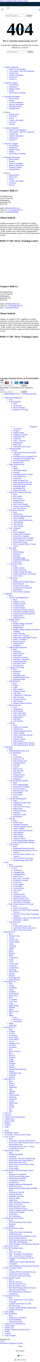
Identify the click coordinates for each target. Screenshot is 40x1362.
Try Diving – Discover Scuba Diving (22, 1141)
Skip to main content (20, 1)
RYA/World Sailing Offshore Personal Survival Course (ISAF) (22, 1289)
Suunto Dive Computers (21, 534)
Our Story (12, 122)
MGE (11, 1013)
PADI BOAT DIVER (16, 1192)
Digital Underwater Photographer (20, 1184)
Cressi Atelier (13, 964)
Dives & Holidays (15, 1320)
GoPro (11, 990)
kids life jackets (18, 653)
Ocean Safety (13, 1037)
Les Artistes (13, 1000)
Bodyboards (17, 816)
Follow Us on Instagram (17, 69)
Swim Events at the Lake (22, 926)
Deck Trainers (18, 711)
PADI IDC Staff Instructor (18, 1242)
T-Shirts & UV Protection (22, 695)
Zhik (10, 1111)
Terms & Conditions (16, 102)
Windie (11, 1105)
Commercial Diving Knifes (22, 588)
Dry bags (16, 556)
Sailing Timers (18, 643)
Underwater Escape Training (19, 1274)
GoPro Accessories (20, 570)
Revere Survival (14, 1051)
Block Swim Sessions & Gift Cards (21, 904)
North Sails (13, 1025)
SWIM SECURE (15, 1073)
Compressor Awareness (17, 1180)
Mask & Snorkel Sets (20, 480)
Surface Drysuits (19, 633)
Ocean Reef (13, 1035)
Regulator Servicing (16, 1310)
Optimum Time (14, 1043)
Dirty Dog (12, 970)
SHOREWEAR (14, 681)
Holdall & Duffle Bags (21, 560)
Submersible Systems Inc (17, 1069)
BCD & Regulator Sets (21, 460)
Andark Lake (13, 73)
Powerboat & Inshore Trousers (24, 612)
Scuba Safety (13, 578)
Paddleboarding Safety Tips (23, 860)
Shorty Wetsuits (18, 518)
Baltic (11, 950)
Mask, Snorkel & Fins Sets (22, 482)
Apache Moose (14, 942)
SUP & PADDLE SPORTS (18, 781)
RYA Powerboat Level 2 (17, 1286)
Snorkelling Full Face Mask (23, 474)
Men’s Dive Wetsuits (20, 504)
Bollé (11, 956)
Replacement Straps (20, 542)
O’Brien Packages (19, 811)
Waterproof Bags (19, 558)
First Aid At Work (15, 1252)
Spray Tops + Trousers (21, 635)
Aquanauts (12, 1156)
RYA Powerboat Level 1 (17, 1284)
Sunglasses (17, 645)
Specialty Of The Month (17, 1174)
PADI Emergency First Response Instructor (24, 1244)
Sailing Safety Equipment (18, 647)
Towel (15, 892)
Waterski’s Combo (19, 814)
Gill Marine (13, 988)
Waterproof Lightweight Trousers (25, 637)
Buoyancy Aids (18, 626)
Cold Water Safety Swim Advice (24, 928)
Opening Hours (14, 108)
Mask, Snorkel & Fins (16, 464)
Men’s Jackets (18, 689)
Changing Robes (19, 763)
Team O (12, 1083)
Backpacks (17, 554)
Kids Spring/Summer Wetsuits (23, 745)
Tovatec (11, 1085)
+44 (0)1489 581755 (15, 210)
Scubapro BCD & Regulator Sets (25, 456)
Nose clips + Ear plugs (21, 878)
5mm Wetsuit (18, 524)
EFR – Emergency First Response (21, 1254)
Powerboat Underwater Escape (20, 1276)
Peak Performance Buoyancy (19, 1202)
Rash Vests (17, 444)
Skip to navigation (6, 1)
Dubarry (12, 974)
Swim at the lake (15, 922)
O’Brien (12, 1031)
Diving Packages (15, 448)
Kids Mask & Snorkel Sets (22, 484)
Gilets (15, 687)
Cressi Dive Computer (21, 536)
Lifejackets (17, 651)
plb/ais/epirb (17, 590)
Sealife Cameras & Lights (22, 572)
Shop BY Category (11, 83)
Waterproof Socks (19, 896)
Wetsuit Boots (18, 502)
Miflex (11, 1015)
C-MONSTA (13, 958)
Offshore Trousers (19, 604)
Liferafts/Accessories (20, 657)
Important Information (12, 96)
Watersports (13, 87)
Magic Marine (14, 1005)
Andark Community (11, 67)
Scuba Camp (13, 1166)
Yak (10, 1109)
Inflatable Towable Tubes (22, 803)
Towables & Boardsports (17, 799)
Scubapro (12, 1057)
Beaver (11, 952)
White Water (13, 1103)
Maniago (12, 1007)
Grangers (12, 992)
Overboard (12, 1047)
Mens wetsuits (18, 741)
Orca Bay (12, 1045)
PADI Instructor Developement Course (22, 1236)
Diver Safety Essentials (21, 592)
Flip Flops (16, 719)
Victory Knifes (14, 1095)
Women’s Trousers (19, 699)
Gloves (15, 767)
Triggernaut (13, 1087)
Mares (11, 1009)
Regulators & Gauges (20, 410)
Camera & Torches (15, 564)
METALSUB (14, 1011)
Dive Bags (12, 548)
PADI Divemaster (15, 1234)
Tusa (10, 1089)
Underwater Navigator (17, 1212)
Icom (10, 998)
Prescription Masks (20, 470)
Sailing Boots (18, 709)
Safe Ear (12, 1055)
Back (11, 400)
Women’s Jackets (19, 691)
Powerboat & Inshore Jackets (23, 610)
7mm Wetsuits (18, 526)
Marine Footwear (15, 705)
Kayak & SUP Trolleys (21, 787)
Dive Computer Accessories (23, 540)
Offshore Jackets (19, 602)
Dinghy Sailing (14, 89)
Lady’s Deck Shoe (19, 715)
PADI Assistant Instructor (18, 1238)
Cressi (11, 962)
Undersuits (17, 439)
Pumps (15, 797)
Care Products (18, 721)
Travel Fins (17, 478)
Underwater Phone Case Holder (24, 574)
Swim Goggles (18, 884)
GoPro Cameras (19, 568)
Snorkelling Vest (19, 488)
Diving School (14, 114)
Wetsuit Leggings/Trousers (22, 516)
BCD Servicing (14, 1306)
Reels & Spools (18, 584)
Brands (11, 118)
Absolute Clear (14, 936)
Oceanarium (17, 1021)
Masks (15, 468)
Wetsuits (12, 723)
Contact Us (13, 79)
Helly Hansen (14, 994)
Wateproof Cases (19, 675)
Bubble (11, 1226)
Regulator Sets (18, 462)
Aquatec (12, 948)
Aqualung (12, 946)
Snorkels (16, 472)
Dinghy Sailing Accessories (23, 624)
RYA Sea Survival (15, 1282)
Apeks (11, 944)
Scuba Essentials (15, 402)
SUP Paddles (17, 793)
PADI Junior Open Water (18, 1162)
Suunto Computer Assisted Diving (21, 1210)
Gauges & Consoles (20, 435)
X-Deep (12, 1107)
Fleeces (16, 685)
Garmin (11, 986)
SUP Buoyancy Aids (20, 791)
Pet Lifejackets (18, 665)
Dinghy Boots (18, 628)
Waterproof (13, 1099)
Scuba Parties (13, 1168)
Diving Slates (18, 443)
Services (12, 124)
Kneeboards (17, 805)
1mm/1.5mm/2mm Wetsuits (23, 520)
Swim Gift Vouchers (20, 908)
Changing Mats (18, 872)
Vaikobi (11, 1093)
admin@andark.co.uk (12, 208)
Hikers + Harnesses (20, 639)
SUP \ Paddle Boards (20, 785)
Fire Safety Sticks (19, 663)
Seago (11, 1059)
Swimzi (11, 1077)
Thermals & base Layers (21, 446)
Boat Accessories (19, 641)
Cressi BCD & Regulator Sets (23, 458)
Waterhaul (12, 1097)
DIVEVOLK (13, 972)
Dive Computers (14, 528)
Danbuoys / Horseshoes (21, 659)
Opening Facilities (15, 106)
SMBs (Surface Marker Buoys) (24, 582)
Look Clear (13, 1001)
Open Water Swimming (17, 93)
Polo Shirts (17, 693)
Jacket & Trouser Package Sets (24, 614)
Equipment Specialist (16, 1196)
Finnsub (12, 976)
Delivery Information (16, 104)
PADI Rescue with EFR (17, 1178)
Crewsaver (12, 966)
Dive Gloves (17, 498)
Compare (7, 1333)
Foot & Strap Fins (19, 476)
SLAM (11, 1065)
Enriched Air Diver (15, 1194)
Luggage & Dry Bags (16, 667)
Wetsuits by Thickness (17, 510)
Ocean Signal (13, 1039)
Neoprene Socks (19, 500)
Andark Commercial (16, 75)
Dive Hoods (17, 496)
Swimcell (12, 1075)
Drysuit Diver (14, 1182)
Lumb (11, 1003)
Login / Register (10, 1335)
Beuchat (12, 954)
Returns (11, 100)
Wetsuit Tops (17, 514)
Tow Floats (17, 890)
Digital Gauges (18, 433)
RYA (10, 1053)
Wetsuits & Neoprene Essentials (20, 492)
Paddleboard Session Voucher (23, 848)
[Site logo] (20, 13)
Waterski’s (17, 813)
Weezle (11, 1101)
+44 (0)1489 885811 (11, 212)
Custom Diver (14, 968)
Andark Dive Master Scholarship (20, 1232)
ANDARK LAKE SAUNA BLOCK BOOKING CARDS (26, 919)
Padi (10, 1049)
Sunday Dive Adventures (18, 1318)
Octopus (16, 431)
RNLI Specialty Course (17, 1206)
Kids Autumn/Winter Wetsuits (23, 743)
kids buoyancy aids (20, 761)
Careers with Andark (16, 120)
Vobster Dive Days (15, 1322)
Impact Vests (17, 809)
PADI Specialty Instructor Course (20, 1240)
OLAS (11, 1041)
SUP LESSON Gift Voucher (23, 858)
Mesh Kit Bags (18, 552)
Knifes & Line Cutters (21, 586)
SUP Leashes (18, 795)
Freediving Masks (19, 486)
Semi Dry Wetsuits (19, 508)
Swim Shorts (17, 886)
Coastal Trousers (19, 608)
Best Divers (17, 1019)
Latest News (13, 77)
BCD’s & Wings (19, 408)
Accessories (17, 406)
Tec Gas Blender (15, 1216)
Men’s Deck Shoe (19, 713)
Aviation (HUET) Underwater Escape (22, 1272)
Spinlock (12, 1067)
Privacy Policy (14, 98)
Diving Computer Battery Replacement (22, 1308)
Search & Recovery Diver (18, 1208)
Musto (11, 1023)
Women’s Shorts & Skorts (22, 703)
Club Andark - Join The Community (21, 71)
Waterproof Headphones (21, 900)
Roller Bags (17, 562)
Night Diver (13, 1200)
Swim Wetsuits (18, 888)
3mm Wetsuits (18, 522)
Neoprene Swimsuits (20, 727)
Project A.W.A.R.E (15, 1204)
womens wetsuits (19, 739)
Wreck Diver (13, 1214)
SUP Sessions (14, 844)
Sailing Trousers (19, 618)
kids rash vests (18, 771)
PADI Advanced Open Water (19, 1176)
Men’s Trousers (18, 697)
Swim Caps (17, 882)
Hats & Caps (17, 769)
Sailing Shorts (18, 616)
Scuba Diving (14, 85)
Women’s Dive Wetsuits (21, 506)
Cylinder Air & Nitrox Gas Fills (20, 1304)
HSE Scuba (13, 116)
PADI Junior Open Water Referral (21, 1160)
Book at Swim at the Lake (22, 930)
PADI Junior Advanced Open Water (21, 1164)
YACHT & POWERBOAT (18, 598)
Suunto (11, 1071)
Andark (11, 938)
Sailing (11, 91)
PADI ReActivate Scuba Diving (20, 1222)
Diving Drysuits (19, 437)
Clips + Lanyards (19, 441)
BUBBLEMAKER (16, 1154)
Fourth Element (14, 980)
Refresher (12, 1224)
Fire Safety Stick (15, 978)
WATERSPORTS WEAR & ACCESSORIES (19, 752)
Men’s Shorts (18, 701)
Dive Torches (18, 576)
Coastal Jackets (18, 606)
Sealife (11, 1061)
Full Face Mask (14, 1198)
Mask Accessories (19, 490)
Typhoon (12, 1091)
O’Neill (11, 1033)
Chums (11, 960)
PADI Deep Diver (15, 1186)
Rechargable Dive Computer (23, 538)
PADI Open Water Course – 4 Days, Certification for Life (22, 1147)
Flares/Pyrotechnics (20, 661)
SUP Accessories (19, 789)
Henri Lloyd (13, 996)
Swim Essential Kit (15, 866)
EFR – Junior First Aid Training (20, 1256)
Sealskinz (12, 1063)
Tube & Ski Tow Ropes (21, 807)
